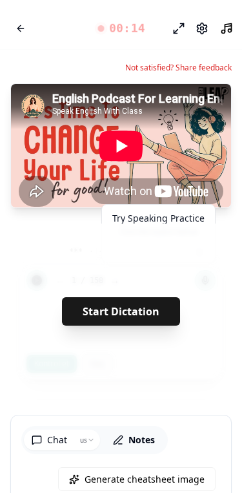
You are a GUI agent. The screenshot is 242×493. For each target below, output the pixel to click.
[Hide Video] (210, 104)
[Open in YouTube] (174, 104)
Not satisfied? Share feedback (178, 68)
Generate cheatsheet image (145, 479)
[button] (121, 28)
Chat (57, 440)
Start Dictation (121, 311)
